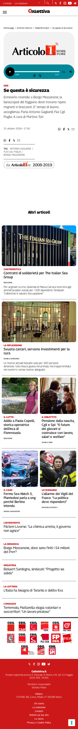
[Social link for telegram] (74, 3)
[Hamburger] (5, 12)
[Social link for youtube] (70, 3)
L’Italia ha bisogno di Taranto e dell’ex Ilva (33, 590)
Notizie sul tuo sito (38, 714)
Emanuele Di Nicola (50, 507)
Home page (9, 28)
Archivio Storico (24, 28)
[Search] (47, 3)
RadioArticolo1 (42, 28)
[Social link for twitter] (55, 3)
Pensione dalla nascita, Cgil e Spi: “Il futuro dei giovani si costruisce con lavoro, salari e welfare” (58, 429)
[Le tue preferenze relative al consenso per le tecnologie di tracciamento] (71, 722)
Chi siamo (39, 703)
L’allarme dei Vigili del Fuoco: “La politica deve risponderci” (57, 498)
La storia (39, 718)
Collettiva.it (39, 671)
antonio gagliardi (20, 148)
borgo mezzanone (14, 154)
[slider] (36, 71)
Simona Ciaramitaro (12, 511)
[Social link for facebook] (60, 3)
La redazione (21, 3)
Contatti (7, 3)
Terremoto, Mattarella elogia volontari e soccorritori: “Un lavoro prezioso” (32, 609)
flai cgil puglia (12, 151)
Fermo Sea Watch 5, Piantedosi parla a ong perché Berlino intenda (20, 500)
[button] (59, 129)
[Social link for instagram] (64, 3)
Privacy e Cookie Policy (39, 722)
